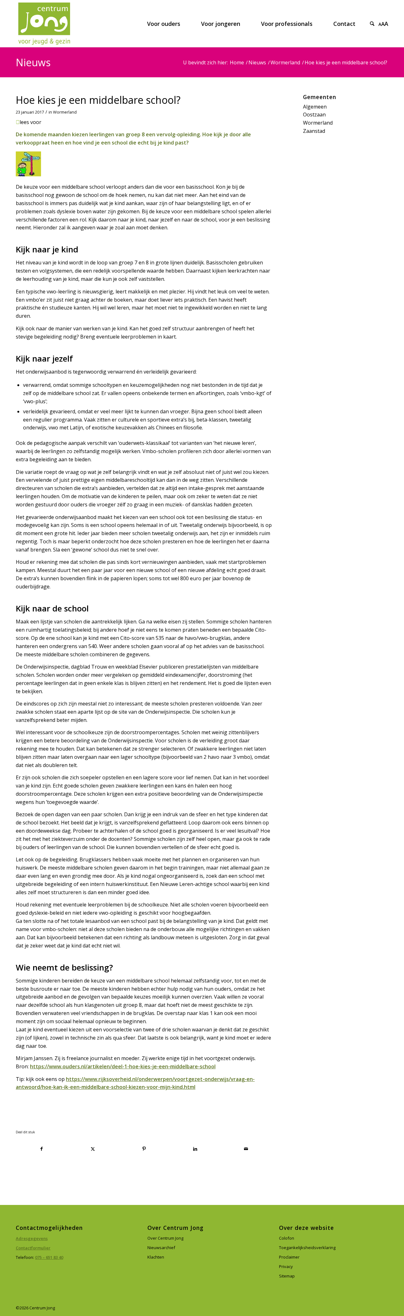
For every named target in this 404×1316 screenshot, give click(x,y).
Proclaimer (289, 1257)
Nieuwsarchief (161, 1247)
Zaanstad (314, 130)
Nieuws (33, 62)
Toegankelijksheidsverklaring (307, 1247)
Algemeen (315, 106)
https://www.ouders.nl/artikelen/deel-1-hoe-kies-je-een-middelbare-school (123, 1066)
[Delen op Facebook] (41, 1149)
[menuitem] (164, 23)
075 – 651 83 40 (49, 1257)
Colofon (286, 1238)
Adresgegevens (32, 1238)
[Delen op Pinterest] (144, 1149)
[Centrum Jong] (44, 24)
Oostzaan (314, 114)
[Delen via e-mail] (246, 1149)
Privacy (286, 1266)
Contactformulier (33, 1248)
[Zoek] (372, 23)
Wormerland (65, 112)
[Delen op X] (93, 1149)
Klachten (155, 1257)
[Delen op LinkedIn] (195, 1149)
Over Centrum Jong (165, 1238)
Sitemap (287, 1276)
